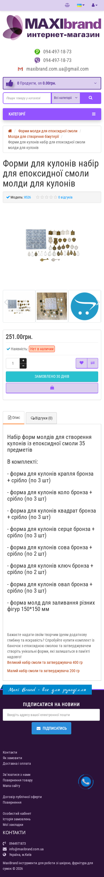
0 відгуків (65, 197)
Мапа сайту (11, 786)
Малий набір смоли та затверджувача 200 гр (43, 671)
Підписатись (55, 728)
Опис (16, 417)
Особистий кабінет (17, 813)
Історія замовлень (17, 819)
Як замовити (12, 758)
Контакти (10, 752)
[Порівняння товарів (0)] (67, 5)
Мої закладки (13, 825)
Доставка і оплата (17, 763)
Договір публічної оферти (22, 797)
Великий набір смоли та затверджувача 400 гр (45, 662)
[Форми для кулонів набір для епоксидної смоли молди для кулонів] (52, 244)
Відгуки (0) (43, 418)
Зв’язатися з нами (17, 774)
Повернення (12, 802)
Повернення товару (17, 780)
